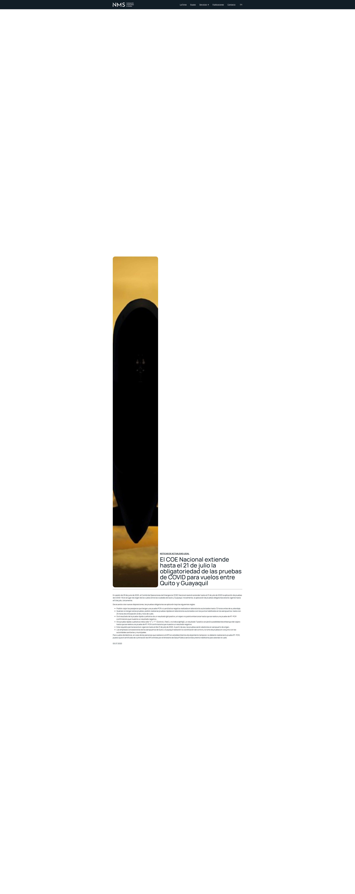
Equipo (193, 4)
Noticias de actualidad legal (174, 553)
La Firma (183, 4)
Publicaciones (218, 4)
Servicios (203, 4)
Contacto (231, 4)
